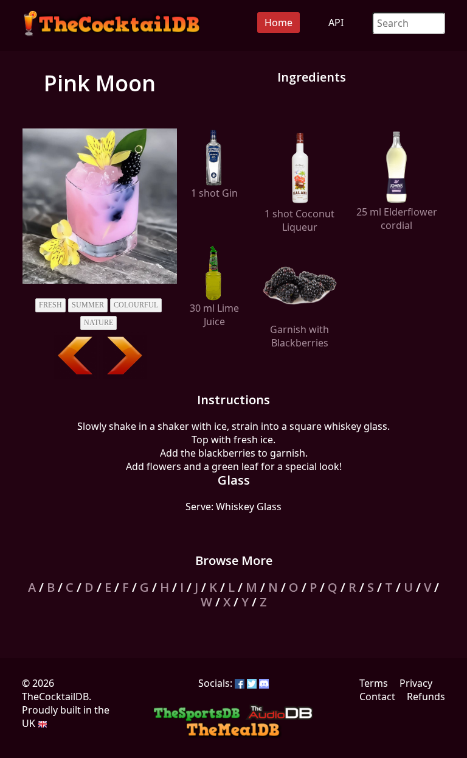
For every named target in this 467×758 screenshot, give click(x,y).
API (336, 22)
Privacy (416, 683)
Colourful (136, 305)
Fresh (50, 305)
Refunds (426, 696)
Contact (377, 696)
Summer (88, 305)
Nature (98, 322)
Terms (373, 683)
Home (278, 22)
